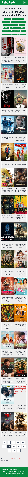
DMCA (17, 471)
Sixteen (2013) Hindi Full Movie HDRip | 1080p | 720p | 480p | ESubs (20, 326)
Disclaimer (22, 471)
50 (4, 446)
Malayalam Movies (6, 24)
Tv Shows (11, 30)
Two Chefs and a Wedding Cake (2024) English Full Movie (7, 86)
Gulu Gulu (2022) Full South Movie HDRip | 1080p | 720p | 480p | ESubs (7, 326)
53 (19, 446)
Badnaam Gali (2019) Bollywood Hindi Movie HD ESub (20, 164)
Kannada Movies (23, 22)
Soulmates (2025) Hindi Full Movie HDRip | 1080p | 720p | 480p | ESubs (20, 353)
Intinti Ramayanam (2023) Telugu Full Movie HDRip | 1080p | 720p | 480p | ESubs (7, 353)
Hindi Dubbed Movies (6, 22)
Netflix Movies (22, 24)
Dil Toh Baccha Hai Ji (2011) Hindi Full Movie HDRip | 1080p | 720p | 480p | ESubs (20, 218)
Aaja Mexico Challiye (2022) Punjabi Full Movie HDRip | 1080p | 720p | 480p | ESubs (7, 272)
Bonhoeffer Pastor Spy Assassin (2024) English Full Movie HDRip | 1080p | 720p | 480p (7, 59)
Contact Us (11, 471)
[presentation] (7, 46)
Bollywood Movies (7, 19)
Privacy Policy (20, 473)
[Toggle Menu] (25, 2)
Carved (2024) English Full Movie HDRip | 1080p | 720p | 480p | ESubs (20, 86)
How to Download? (14, 475)
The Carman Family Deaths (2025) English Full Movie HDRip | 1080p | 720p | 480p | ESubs (7, 245)
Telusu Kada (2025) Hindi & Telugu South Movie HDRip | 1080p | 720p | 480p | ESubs (20, 272)
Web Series (23, 30)
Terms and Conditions (10, 473)
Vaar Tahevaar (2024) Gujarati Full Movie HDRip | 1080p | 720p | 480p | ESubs (20, 299)
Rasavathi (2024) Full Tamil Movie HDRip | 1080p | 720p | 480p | (7, 407)
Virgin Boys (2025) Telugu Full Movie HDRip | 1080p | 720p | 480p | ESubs (7, 190)
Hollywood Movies (14, 22)
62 (14, 450)
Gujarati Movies (21, 19)
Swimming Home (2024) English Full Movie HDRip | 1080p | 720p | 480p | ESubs (20, 59)
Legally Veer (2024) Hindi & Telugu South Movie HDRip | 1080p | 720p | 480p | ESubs (20, 407)
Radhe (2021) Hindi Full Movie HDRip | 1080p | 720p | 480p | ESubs (7, 434)
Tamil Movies (22, 27)
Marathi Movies (15, 24)
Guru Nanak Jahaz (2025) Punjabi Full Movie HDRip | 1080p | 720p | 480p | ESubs (20, 245)
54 (24, 446)
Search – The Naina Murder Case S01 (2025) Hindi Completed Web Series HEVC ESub (20, 138)
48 (18, 442)
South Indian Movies (14, 27)
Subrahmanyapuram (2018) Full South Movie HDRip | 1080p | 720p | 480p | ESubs (7, 380)
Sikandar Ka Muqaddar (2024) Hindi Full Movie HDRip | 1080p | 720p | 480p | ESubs (20, 380)
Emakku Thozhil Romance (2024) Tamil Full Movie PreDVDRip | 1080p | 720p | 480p (7, 299)
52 (14, 446)
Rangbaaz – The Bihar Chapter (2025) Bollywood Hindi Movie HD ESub (20, 112)
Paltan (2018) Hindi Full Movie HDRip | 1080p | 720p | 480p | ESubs (20, 434)
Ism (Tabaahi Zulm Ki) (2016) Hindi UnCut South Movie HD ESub (7, 164)
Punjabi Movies (6, 27)
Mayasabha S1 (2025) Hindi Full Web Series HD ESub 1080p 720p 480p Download (20, 191)
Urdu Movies (17, 30)
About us (5, 471)
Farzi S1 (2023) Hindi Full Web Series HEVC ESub (7, 216)
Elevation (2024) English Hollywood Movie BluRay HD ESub (7, 137)
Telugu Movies (5, 30)
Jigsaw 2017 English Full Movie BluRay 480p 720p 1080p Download (7, 112)
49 (23, 442)
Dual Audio (14, 19)
